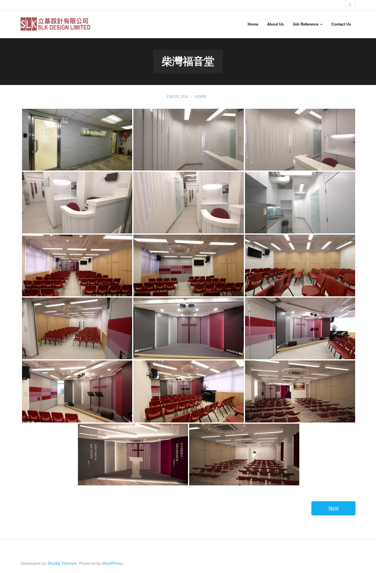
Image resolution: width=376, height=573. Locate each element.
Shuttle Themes (62, 563)
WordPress (112, 563)
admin (201, 97)
